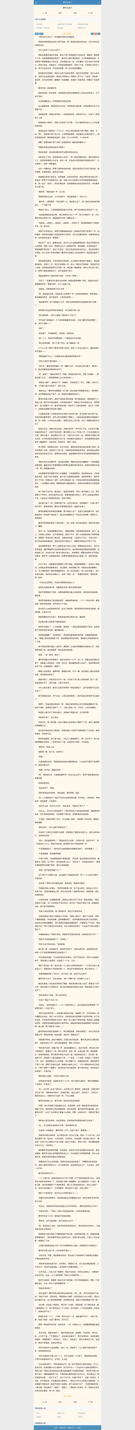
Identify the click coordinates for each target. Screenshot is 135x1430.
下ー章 (90, 13)
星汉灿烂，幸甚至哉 (43, 28)
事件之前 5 (67, 2)
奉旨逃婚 (60, 28)
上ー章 (45, 13)
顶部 (79, 1428)
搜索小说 (71, 1428)
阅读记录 (63, 1428)
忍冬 (37, 1413)
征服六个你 (61, 1413)
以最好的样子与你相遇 (64, 24)
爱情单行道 (81, 28)
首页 (55, 1428)
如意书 (38, 1417)
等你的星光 (81, 1413)
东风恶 (80, 1417)
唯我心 (59, 1417)
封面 (75, 13)
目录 (59, 13)
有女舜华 (39, 24)
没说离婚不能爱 (83, 24)
